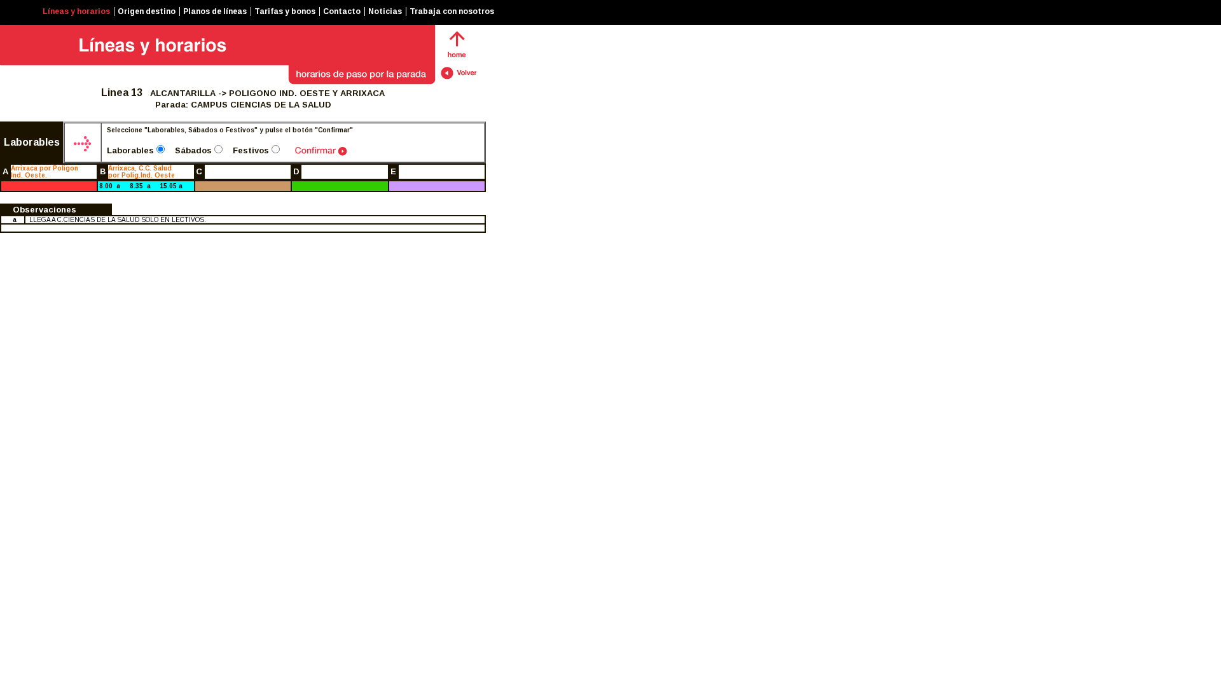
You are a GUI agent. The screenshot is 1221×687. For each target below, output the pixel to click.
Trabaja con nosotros (452, 11)
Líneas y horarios (76, 11)
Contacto (342, 11)
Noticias (385, 11)
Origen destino (147, 11)
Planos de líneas (215, 11)
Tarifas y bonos (284, 11)
